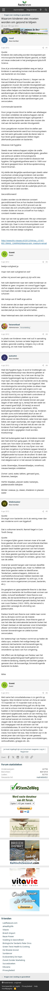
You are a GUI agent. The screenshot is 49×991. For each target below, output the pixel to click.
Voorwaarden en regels (11, 986)
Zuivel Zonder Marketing (14, 960)
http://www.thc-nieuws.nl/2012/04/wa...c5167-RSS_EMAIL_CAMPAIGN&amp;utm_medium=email (24, 242)
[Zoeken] (45, 9)
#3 (47, 334)
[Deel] (43, 47)
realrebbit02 (42, 777)
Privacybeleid (9, 970)
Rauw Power (8, 936)
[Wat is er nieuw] (40, 9)
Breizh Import (9, 933)
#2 (47, 262)
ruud (5, 26)
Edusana (6, 967)
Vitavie (6, 929)
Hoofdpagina (7, 988)
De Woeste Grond (11, 950)
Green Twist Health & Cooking (16, 946)
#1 (47, 48)
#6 (47, 693)
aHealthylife (8, 926)
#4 (47, 365)
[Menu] (4, 9)
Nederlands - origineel (12, 982)
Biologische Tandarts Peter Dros (17, 943)
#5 (47, 511)
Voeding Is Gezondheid (13, 939)
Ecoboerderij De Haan (12, 956)
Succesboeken (9, 963)
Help (36, 986)
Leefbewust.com (10, 923)
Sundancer (7, 953)
